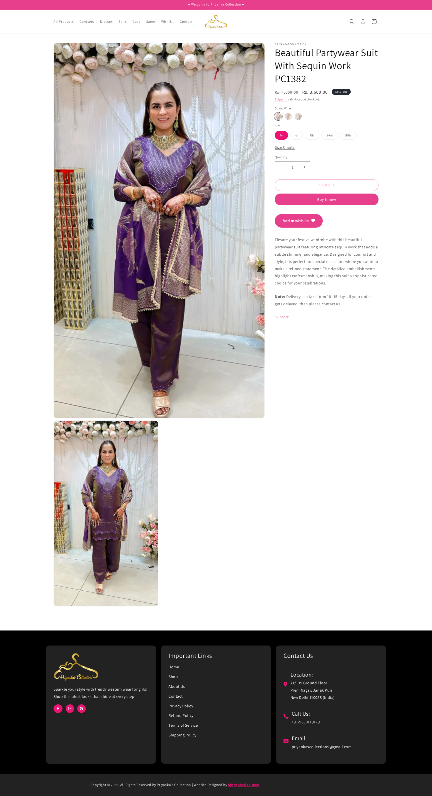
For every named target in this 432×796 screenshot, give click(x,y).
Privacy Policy (180, 706)
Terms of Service (183, 725)
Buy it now (326, 199)
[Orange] (288, 116)
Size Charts (285, 147)
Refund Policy (181, 715)
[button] (352, 21)
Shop (173, 676)
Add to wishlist (295, 220)
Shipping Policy (182, 735)
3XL (350, 135)
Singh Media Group (244, 784)
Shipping (281, 99)
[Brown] (298, 116)
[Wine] (278, 116)
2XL (332, 135)
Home (173, 667)
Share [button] (284, 316)
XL (314, 135)
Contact (175, 696)
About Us (176, 686)
